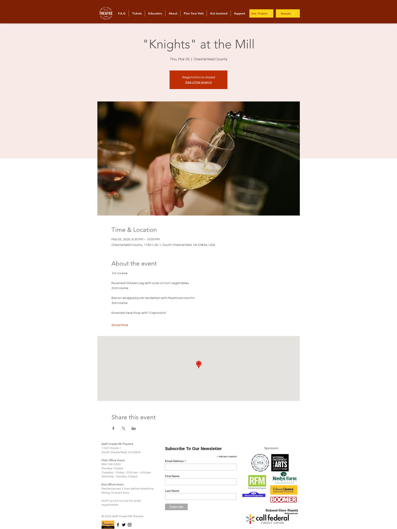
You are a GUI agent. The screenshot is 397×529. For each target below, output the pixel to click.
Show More (119, 325)
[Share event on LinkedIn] (134, 428)
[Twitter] (123, 524)
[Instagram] (129, 524)
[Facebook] (118, 524)
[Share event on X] (124, 428)
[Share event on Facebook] (113, 428)
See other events (198, 82)
